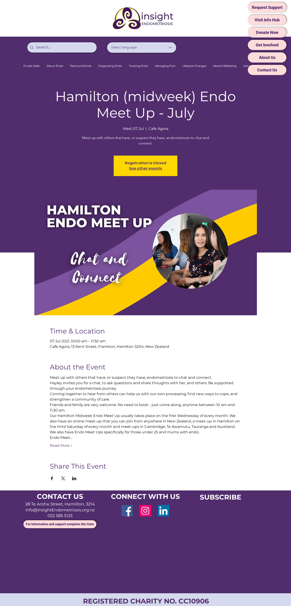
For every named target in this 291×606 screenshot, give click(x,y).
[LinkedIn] (163, 510)
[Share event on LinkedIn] (74, 478)
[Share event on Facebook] (52, 478)
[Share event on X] (63, 478)
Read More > (61, 445)
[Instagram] (145, 510)
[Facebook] (127, 510)
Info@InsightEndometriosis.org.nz (60, 510)
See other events (145, 168)
